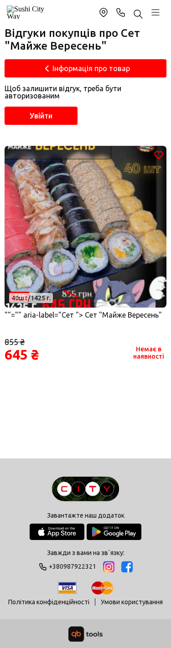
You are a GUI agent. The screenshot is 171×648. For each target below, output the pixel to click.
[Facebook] (127, 566)
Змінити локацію (103, 12)
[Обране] (158, 154)
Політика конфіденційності (48, 602)
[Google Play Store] (114, 532)
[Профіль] (155, 12)
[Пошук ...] (138, 15)
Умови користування (132, 602)
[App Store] (57, 532)
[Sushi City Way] (26, 12)
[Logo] (85, 490)
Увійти (41, 116)
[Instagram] (108, 566)
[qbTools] (85, 634)
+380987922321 (120, 12)
